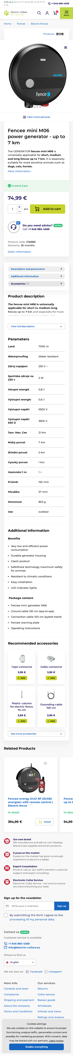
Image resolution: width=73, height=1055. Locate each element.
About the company (17, 1005)
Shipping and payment (19, 999)
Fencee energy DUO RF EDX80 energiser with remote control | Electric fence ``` (30, 802)
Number (12, 209)
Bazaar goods (46, 999)
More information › (20, 171)
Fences (21, 23)
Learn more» (56, 1040)
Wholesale (44, 1005)
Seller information (19, 251)
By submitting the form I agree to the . (36, 917)
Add (23, 678)
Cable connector (51, 666)
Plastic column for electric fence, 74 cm (21, 706)
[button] (39, 13)
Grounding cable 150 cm (51, 706)
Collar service (46, 994)
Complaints (11, 994)
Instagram (55, 971)
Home (7, 23)
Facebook (36, 971)
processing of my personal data (32, 919)
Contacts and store (16, 988)
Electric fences (39, 23)
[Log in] (47, 13)
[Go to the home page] (15, 13)
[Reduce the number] (19, 211)
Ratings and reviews (51, 1017)
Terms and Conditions (18, 1011)
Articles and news (49, 1011)
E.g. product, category (27, 40)
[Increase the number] (19, 207)
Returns (43, 988)
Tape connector (21, 666)
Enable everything (37, 1046)
